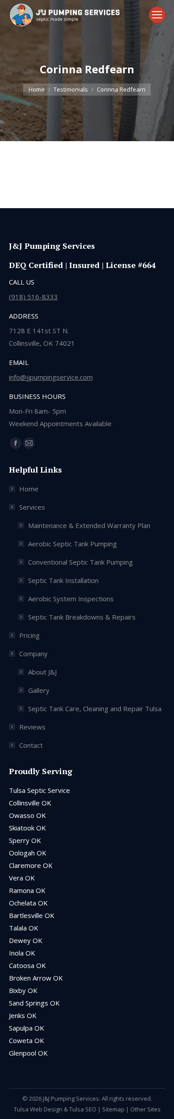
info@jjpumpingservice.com (51, 377)
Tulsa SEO (82, 1109)
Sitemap (113, 1109)
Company (33, 653)
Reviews (32, 726)
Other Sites (145, 1109)
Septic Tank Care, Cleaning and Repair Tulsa (95, 708)
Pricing (29, 635)
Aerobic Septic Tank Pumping (72, 543)
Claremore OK (31, 865)
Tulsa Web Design (38, 1109)
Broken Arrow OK (36, 977)
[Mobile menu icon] (157, 15)
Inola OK (22, 952)
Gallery (39, 690)
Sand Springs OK (34, 1002)
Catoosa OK (27, 965)
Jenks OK (23, 1015)
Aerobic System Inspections (71, 598)
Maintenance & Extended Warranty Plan (89, 525)
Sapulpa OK (26, 1027)
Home (28, 488)
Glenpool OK (28, 1052)
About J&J (42, 671)
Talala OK (23, 927)
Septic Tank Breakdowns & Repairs (82, 616)
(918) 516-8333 (33, 296)
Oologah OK (27, 852)
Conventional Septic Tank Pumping (80, 561)
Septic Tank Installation (63, 580)
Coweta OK (26, 1040)
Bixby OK (23, 990)
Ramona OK (27, 890)
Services (32, 507)
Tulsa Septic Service (39, 790)
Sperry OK (25, 840)
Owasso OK (27, 815)
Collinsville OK (30, 802)
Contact (31, 745)
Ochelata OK (28, 902)
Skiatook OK (27, 827)
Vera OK (22, 877)
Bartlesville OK (31, 915)
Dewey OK (25, 940)
